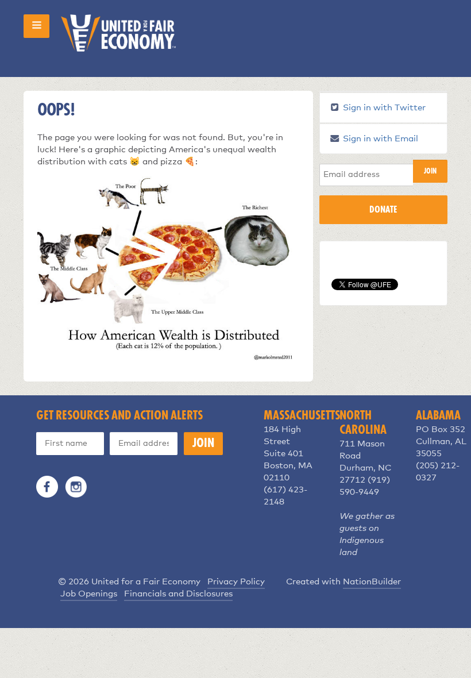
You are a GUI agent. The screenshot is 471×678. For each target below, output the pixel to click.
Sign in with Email (379, 138)
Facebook (47, 487)
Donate (383, 210)
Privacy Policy (236, 581)
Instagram (76, 487)
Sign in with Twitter (383, 107)
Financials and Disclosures (178, 594)
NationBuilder (372, 581)
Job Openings (88, 594)
